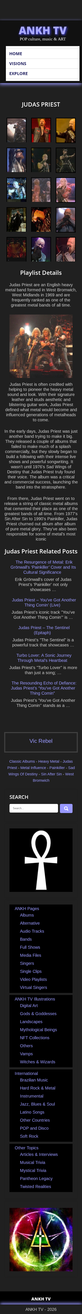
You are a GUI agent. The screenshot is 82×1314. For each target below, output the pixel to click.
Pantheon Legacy (36, 1178)
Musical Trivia (32, 1162)
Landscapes (31, 1021)
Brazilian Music (34, 1080)
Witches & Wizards (37, 1061)
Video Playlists (33, 979)
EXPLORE (18, 73)
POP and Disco (34, 1128)
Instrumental (31, 1096)
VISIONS (17, 63)
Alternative (30, 923)
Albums (27, 915)
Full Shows (30, 947)
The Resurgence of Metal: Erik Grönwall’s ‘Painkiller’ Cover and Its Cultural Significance (43, 567)
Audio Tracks (32, 931)
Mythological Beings (38, 1029)
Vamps (26, 1053)
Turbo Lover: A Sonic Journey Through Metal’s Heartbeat (43, 658)
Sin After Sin (51, 774)
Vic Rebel (41, 741)
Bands (26, 939)
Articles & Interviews (39, 1154)
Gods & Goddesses (38, 1013)
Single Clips (31, 971)
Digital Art (29, 1005)
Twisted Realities (35, 1186)
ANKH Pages (27, 908)
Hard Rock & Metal (37, 1088)
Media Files (30, 955)
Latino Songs (32, 1112)
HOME (15, 53)
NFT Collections (34, 1037)
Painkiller (57, 768)
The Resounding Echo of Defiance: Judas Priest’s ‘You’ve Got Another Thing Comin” (44, 688)
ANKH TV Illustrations (35, 999)
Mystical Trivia (33, 1170)
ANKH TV (43, 30)
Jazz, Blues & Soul (37, 1104)
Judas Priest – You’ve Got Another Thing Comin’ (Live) (44, 602)
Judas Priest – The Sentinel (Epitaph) (44, 630)
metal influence (33, 768)
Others (26, 1045)
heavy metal (48, 761)
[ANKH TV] (41, 890)
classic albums (22, 761)
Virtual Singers (33, 987)
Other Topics (26, 1148)
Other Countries (35, 1120)
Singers (27, 963)
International (26, 1073)
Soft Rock (29, 1136)
